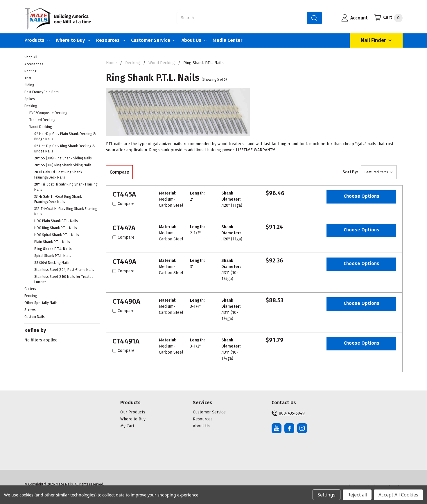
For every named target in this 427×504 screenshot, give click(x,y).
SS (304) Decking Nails (51, 263)
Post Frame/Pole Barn (41, 92)
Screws (30, 310)
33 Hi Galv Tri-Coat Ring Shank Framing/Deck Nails (58, 199)
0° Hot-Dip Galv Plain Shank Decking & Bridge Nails (65, 136)
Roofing (30, 71)
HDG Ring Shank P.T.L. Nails (55, 228)
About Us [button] (201, 426)
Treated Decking (42, 120)
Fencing (30, 296)
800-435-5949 (292, 413)
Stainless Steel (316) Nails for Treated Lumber (64, 279)
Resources (108, 40)
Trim (27, 78)
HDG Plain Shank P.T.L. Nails (56, 221)
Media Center (227, 40)
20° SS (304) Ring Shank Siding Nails (63, 158)
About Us (191, 40)
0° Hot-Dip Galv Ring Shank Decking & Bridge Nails (64, 148)
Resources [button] (203, 419)
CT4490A (126, 301)
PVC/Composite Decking (48, 113)
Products (34, 40)
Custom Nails (34, 317)
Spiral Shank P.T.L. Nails (52, 256)
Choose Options (361, 196)
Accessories (33, 64)
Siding (29, 85)
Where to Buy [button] (133, 419)
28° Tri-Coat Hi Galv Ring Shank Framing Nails (66, 187)
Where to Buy (70, 40)
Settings (326, 495)
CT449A (124, 262)
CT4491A (126, 341)
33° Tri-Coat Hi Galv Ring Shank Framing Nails (65, 211)
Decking (30, 106)
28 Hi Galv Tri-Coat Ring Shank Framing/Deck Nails (58, 174)
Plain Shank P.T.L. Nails (52, 242)
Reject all (357, 495)
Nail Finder (373, 40)
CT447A (124, 228)
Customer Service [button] (209, 412)
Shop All (30, 57)
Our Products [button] (132, 412)
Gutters (30, 289)
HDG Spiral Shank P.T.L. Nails (56, 235)
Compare (119, 172)
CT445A (124, 194)
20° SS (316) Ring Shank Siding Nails (63, 165)
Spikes (29, 99)
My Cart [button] (127, 426)
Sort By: (350, 172)
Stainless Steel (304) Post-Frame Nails (64, 270)
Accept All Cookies (398, 495)
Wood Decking (40, 127)
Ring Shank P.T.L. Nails (53, 249)
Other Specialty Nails (41, 303)
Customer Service (150, 40)
